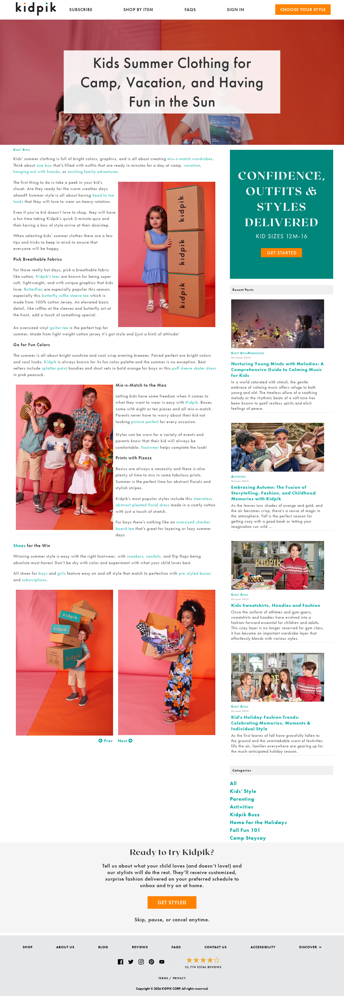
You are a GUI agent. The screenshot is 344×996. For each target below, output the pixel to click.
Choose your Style (303, 9)
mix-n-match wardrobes (190, 158)
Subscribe (80, 9)
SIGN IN (235, 9)
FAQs (190, 9)
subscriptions (34, 579)
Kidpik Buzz (245, 814)
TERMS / (164, 978)
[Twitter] (130, 962)
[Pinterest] (151, 962)
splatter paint (54, 368)
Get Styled (172, 902)
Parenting (242, 799)
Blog (103, 947)
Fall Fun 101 (245, 830)
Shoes (19, 545)
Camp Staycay (248, 838)
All (233, 783)
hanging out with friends (36, 171)
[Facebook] (120, 962)
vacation (192, 165)
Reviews (140, 947)
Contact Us (215, 947)
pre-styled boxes (195, 573)
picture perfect (145, 421)
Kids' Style (21, 149)
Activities (242, 806)
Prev (108, 740)
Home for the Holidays (258, 822)
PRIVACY (179, 978)
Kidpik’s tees (48, 276)
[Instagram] (141, 962)
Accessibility (263, 947)
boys (43, 573)
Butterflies (33, 289)
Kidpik (50, 362)
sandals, (154, 556)
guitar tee (59, 327)
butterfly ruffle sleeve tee (65, 295)
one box (44, 165)
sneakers (135, 556)
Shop (27, 947)
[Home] (36, 14)
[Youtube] (161, 962)
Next (123, 740)
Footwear (150, 447)
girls (61, 573)
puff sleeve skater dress (194, 368)
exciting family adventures (93, 171)
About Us (65, 947)
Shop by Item (138, 9)
